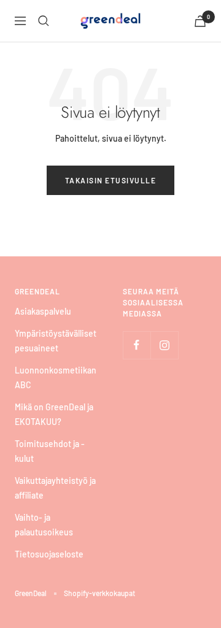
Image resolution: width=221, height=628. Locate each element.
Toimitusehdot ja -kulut (50, 451)
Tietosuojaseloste (49, 554)
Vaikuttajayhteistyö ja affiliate (55, 487)
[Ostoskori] (200, 21)
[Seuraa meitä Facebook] (136, 345)
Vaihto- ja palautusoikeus (44, 524)
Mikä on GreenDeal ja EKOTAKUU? (54, 414)
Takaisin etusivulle (111, 180)
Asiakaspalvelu (43, 311)
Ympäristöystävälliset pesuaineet (55, 340)
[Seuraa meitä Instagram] (164, 345)
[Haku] (43, 20)
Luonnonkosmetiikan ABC (55, 377)
